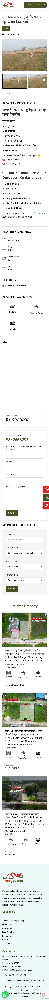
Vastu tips (6, 943)
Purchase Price (13, 534)
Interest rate (12, 575)
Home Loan (7, 924)
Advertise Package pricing (13, 920)
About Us (6, 917)
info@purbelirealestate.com (21, 970)
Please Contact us (35, 213)
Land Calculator (8, 932)
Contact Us (7, 928)
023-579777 (15, 963)
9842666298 (17, 440)
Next (43, 55)
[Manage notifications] (43, 995)
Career (5, 940)
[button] (5, 994)
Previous (6, 55)
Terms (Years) (12, 561)
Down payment (12, 548)
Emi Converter (8, 936)
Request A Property (35, 5)
